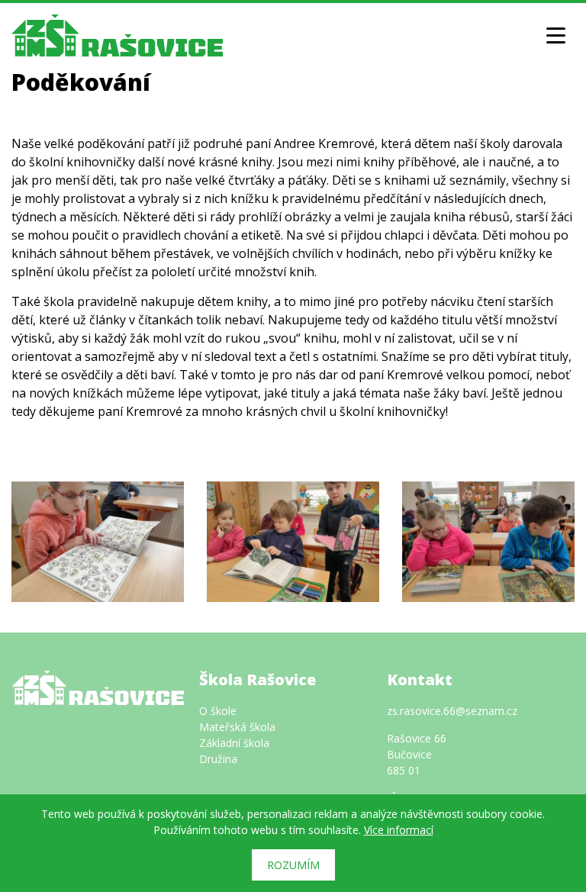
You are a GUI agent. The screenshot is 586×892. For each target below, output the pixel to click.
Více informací (398, 830)
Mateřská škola (237, 727)
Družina (218, 759)
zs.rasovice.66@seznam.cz (452, 711)
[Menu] (555, 35)
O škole (218, 711)
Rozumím (293, 865)
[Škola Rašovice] (117, 34)
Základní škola (234, 743)
